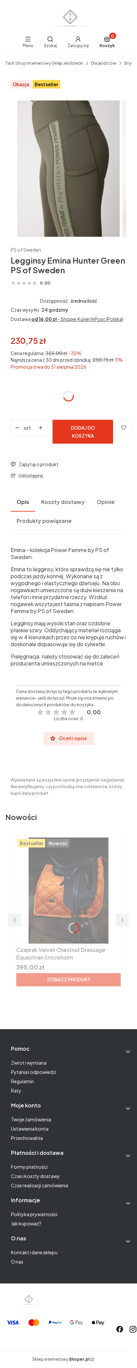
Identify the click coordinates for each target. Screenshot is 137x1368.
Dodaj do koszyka (83, 432)
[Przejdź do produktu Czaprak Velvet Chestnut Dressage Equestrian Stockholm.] (68, 891)
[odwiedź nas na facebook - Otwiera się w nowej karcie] (120, 1329)
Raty (16, 1090)
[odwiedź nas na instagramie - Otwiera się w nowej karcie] (133, 1329)
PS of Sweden (26, 250)
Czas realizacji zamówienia (39, 1185)
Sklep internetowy (60, 1359)
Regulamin (22, 1081)
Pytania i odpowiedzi (33, 1072)
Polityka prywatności (34, 1214)
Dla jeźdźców (103, 63)
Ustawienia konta (30, 1129)
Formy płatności (29, 1167)
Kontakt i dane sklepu (34, 1252)
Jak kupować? (26, 1223)
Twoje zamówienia (31, 1119)
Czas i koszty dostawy (35, 1176)
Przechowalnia (27, 1138)
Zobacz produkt (68, 979)
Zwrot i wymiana (29, 1063)
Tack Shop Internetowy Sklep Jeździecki (44, 63)
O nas (17, 1262)
